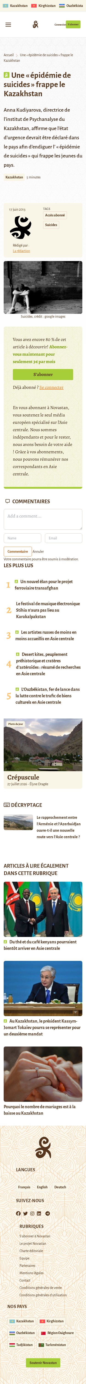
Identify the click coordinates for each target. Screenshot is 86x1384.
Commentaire (18, 551)
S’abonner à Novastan (34, 1236)
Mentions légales (31, 1273)
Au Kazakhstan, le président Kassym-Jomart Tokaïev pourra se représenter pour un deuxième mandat (42, 1027)
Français (24, 1187)
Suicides (51, 225)
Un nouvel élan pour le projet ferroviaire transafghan (44, 584)
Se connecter (51, 387)
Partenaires (27, 1266)
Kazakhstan (14, 177)
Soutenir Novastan (43, 1363)
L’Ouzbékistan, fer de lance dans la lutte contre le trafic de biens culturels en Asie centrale (48, 696)
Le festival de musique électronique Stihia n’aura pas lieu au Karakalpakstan (48, 610)
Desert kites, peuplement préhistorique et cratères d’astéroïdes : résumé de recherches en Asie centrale (48, 664)
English (42, 1187)
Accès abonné (55, 215)
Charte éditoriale (31, 1251)
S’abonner (73, 24)
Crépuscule (23, 777)
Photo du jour (15, 724)
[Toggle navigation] (8, 24)
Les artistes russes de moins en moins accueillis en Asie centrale (46, 635)
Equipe (24, 1258)
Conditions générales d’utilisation (43, 1295)
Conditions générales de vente (40, 1288)
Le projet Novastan (32, 1243)
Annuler (38, 551)
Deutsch (60, 1187)
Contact (24, 1280)
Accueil (9, 55)
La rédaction (21, 251)
